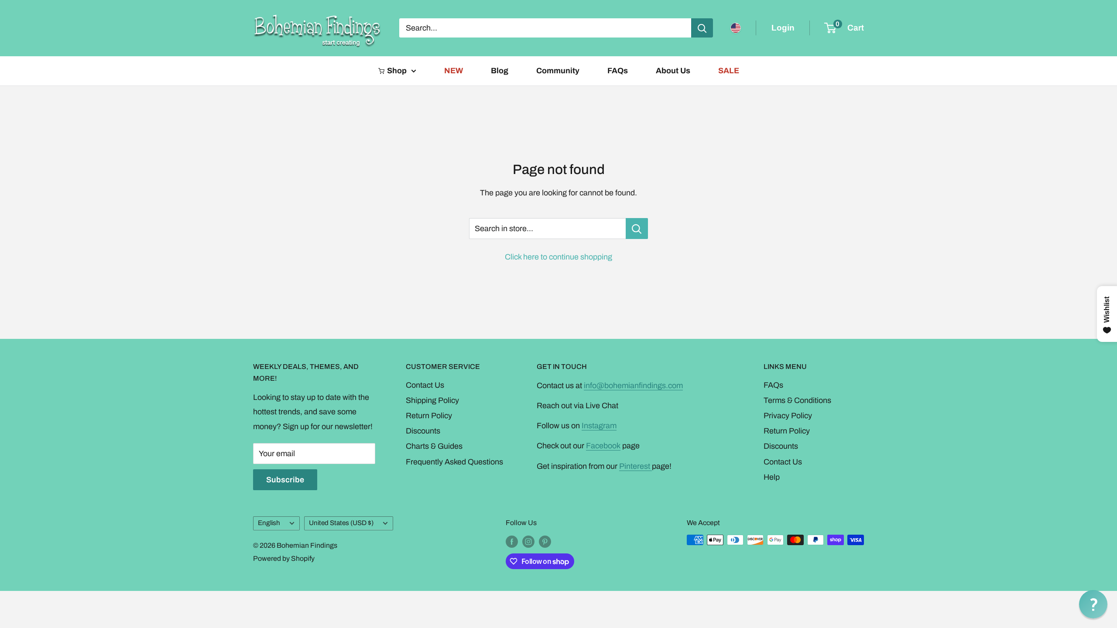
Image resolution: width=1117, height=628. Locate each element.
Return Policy (429, 415)
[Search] (702, 28)
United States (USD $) (341, 522)
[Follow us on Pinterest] (545, 541)
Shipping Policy (432, 400)
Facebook (603, 445)
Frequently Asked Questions (454, 461)
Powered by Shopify (284, 558)
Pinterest (635, 466)
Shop (397, 70)
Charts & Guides (434, 446)
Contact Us (425, 385)
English (269, 522)
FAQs (617, 70)
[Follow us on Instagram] (528, 541)
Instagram (599, 425)
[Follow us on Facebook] (512, 541)
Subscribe (285, 479)
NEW (453, 70)
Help (772, 477)
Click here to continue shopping (558, 257)
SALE (728, 70)
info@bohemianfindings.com (633, 385)
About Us (673, 70)
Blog (499, 70)
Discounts (423, 431)
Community (557, 70)
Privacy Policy (788, 415)
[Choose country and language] (735, 28)
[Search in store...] (637, 228)
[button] (1093, 604)
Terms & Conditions (797, 400)
